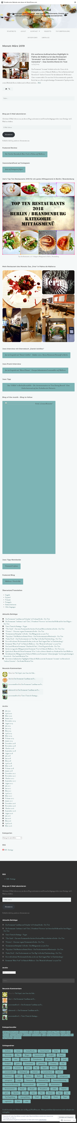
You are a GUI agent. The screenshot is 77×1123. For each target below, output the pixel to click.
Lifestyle (35, 1072)
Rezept (44, 1035)
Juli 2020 (8, 711)
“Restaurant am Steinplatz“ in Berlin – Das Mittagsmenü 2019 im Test (27, 634)
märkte (68, 1032)
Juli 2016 (8, 816)
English (7, 595)
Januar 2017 (9, 801)
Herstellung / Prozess (53, 1032)
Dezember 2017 (10, 773)
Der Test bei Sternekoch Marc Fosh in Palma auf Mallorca (25, 154)
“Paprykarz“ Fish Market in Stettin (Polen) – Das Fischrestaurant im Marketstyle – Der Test (34, 636)
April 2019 (8, 733)
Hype (62, 1068)
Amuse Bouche (30, 1051)
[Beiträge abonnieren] (3, 850)
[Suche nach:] (38, 98)
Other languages (10, 607)
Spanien (15, 1093)
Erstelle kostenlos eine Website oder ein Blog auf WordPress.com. (21, 1110)
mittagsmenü (64, 1076)
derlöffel (51, 1055)
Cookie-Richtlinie (42, 1120)
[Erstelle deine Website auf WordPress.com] (38, 2)
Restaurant (6, 1035)
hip (36, 1068)
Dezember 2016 (10, 803)
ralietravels (11, 690)
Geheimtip (36, 1032)
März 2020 (8, 716)
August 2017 (9, 783)
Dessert (61, 1055)
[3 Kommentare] (6, 89)
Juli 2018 (8, 756)
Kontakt (34, 31)
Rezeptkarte (43, 1089)
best (64, 1051)
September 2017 (10, 781)
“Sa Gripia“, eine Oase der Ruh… (25, 673)
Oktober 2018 (9, 748)
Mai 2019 (8, 731)
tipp (59, 1093)
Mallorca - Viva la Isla (12, 581)
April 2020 (8, 713)
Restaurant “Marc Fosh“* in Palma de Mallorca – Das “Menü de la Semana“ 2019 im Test (33, 644)
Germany (53, 1064)
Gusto (28, 1068)
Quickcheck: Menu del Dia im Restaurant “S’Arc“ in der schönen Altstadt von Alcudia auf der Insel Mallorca (39, 651)
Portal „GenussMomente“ (44, 404)
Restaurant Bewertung (11, 1085)
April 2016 (8, 823)
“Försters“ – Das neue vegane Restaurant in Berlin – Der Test (24, 631)
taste (33, 1093)
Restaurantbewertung (16, 1035)
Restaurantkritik (36, 1035)
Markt (39, 1076)
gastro (18, 1064)
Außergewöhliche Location (11, 1032)
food (64, 1059)
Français (8, 600)
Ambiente (8, 1051)
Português (8, 602)
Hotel (53, 1068)
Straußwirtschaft (65, 1035)
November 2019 (10, 721)
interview (63, 1032)
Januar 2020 (9, 718)
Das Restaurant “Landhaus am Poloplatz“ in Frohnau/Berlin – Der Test (27, 619)
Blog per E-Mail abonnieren (14, 114)
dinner (7, 1059)
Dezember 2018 (10, 743)
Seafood (63, 1089)
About (23, 31)
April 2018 (8, 763)
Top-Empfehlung (63, 31)
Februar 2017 (9, 798)
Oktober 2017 (9, 778)
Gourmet (18, 1068)
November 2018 (10, 746)
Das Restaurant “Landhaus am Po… (25, 679)
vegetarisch (8, 1101)
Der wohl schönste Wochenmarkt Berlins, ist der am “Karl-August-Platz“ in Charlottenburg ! (34, 641)
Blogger (27, 1055)
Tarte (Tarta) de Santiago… (29, 696)
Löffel (18, 1076)
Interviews (32, 38)
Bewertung (8, 1055)
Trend (37, 1097)
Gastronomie (29, 1064)
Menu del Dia (50, 1076)
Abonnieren (8, 135)
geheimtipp (43, 1032)
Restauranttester (10, 1089)
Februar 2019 (9, 738)
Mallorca (28, 1076)
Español (7, 597)
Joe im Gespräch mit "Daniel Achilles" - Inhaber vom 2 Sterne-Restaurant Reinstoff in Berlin (36, 355)
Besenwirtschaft (23, 1032)
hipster (45, 1068)
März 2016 (8, 826)
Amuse (18, 1051)
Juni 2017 (8, 788)
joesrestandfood (13, 684)
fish (57, 1059)
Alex (9, 679)
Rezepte (47, 31)
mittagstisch (8, 1080)
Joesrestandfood (38, 10)
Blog (18, 1055)
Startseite (11, 31)
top (67, 1093)
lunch (59, 1072)
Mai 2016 (8, 821)
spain (6, 1093)
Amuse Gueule (44, 1051)
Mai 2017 (8, 791)
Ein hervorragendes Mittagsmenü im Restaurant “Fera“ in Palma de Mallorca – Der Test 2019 (34, 649)
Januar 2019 (9, 741)
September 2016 (10, 811)
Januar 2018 (9, 771)
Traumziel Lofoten (11, 566)
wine (26, 1101)
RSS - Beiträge (8, 850)
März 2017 (8, 796)
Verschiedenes (17, 1038)
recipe (19, 1080)
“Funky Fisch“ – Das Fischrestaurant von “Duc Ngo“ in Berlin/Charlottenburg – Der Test (33, 639)
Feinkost (25, 1059)
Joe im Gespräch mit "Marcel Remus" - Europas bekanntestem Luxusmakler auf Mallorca (35, 370)
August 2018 (9, 753)
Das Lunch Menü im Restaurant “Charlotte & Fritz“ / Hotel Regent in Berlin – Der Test (32, 646)
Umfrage (45, 38)
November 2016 (10, 806)
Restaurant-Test (43, 1080)
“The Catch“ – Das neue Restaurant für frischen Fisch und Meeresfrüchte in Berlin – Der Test (34, 629)
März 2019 (8, 736)
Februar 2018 (9, 768)
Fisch (48, 1059)
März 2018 (8, 766)
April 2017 (8, 793)
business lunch (39, 1055)
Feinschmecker (37, 1059)
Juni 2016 (8, 818)
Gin (63, 1064)
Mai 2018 (8, 761)
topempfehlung (25, 1097)
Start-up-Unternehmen (53, 1035)
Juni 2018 (8, 758)
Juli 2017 (8, 786)
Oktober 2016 (9, 808)
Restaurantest (27, 1035)
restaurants (42, 1085)
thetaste (50, 1093)
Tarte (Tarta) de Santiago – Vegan (16, 626)
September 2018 (10, 751)
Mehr (39, 83)
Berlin (56, 1051)
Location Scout (47, 1072)
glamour (7, 1068)
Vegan (65, 1097)
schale (54, 1089)
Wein (18, 1101)
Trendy (56, 1097)
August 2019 (9, 723)
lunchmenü (8, 1076)
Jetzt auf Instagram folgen (14, 169)
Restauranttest (55, 1085)
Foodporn (8, 1064)
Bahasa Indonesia (10, 605)
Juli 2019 (8, 726)
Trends (46, 1097)
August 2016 (9, 813)
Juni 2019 (8, 728)
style (25, 1093)
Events (31, 1032)
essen (15, 1059)
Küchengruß (23, 1072)
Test (72, 1035)
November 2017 (10, 776)
